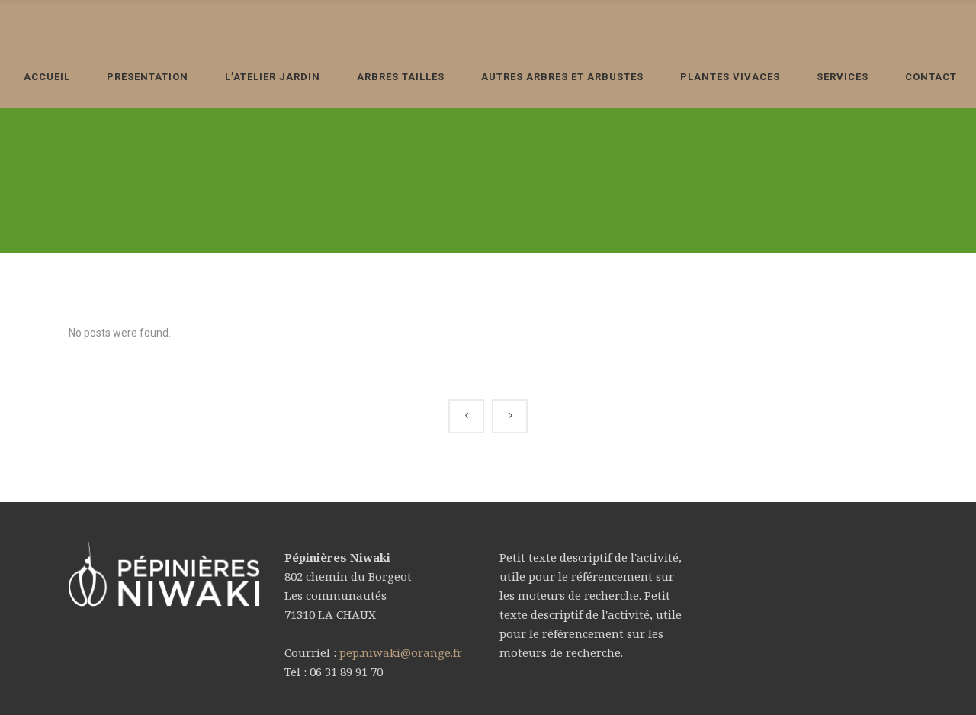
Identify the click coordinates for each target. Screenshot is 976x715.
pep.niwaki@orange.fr (400, 652)
